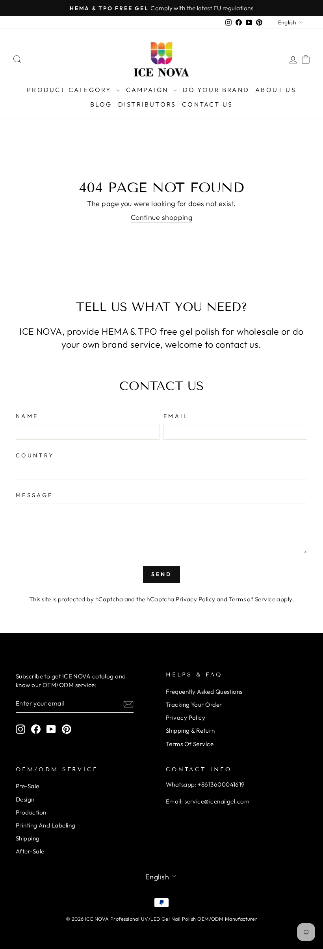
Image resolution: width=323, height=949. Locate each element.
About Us (275, 90)
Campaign (148, 90)
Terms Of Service (189, 744)
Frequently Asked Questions (204, 691)
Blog (101, 104)
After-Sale (30, 851)
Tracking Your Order (194, 704)
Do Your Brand (216, 90)
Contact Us (207, 104)
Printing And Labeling (45, 825)
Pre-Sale (27, 786)
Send (161, 574)
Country (35, 455)
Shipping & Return (190, 730)
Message (34, 495)
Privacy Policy (195, 599)
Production (31, 812)
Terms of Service (252, 599)
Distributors (147, 104)
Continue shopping (162, 217)
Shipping (28, 838)
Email (176, 416)
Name (27, 416)
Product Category (70, 90)
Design (25, 799)
